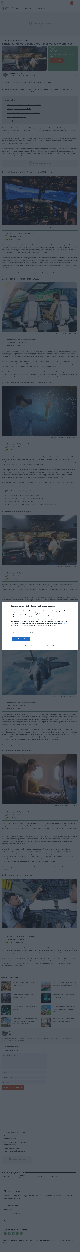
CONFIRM (21, 638)
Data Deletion (29, 646)
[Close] (74, 606)
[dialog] (40, 626)
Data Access (40, 646)
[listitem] (40, 633)
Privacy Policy (51, 646)
